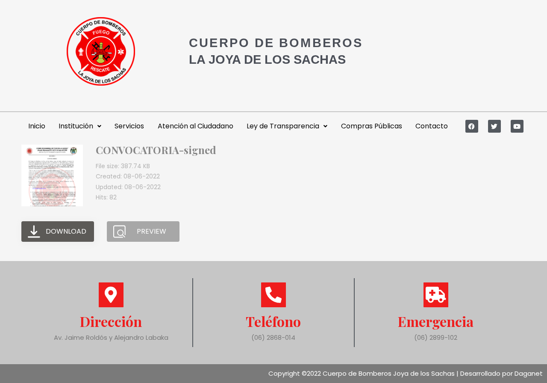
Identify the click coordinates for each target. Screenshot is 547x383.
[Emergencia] (435, 294)
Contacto (431, 126)
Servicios (129, 126)
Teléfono (273, 321)
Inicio (36, 126)
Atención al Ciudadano (195, 126)
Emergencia (435, 321)
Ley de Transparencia (283, 126)
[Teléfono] (273, 294)
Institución (76, 126)
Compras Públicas (371, 126)
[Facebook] (471, 126)
